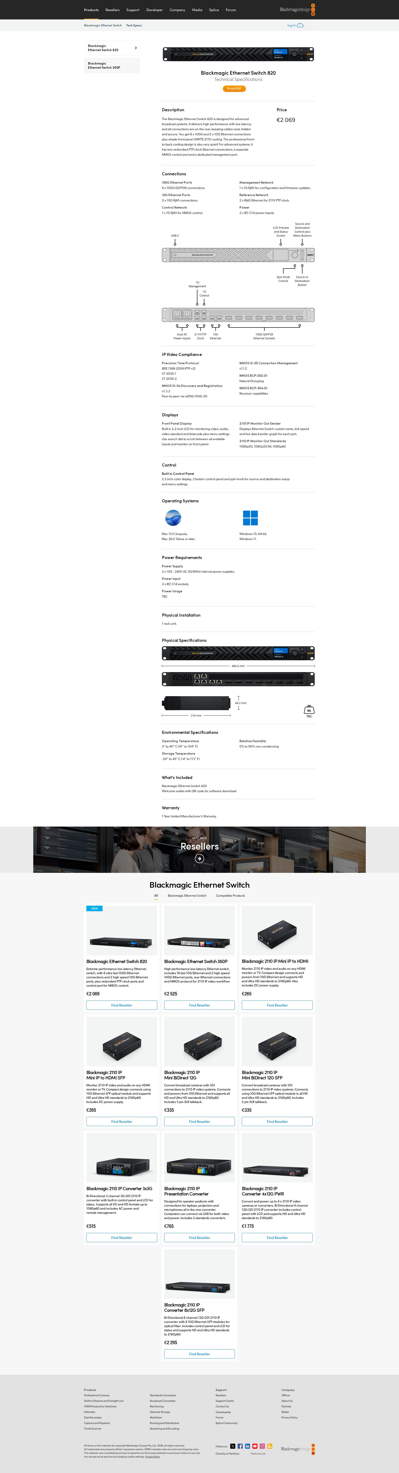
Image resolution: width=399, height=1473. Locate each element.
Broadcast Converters (162, 1400)
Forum (231, 9)
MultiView (156, 1417)
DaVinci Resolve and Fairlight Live (104, 1400)
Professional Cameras (96, 1395)
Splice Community (227, 1423)
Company (177, 9)
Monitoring (156, 1406)
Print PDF (234, 88)
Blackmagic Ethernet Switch (103, 25)
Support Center (225, 1400)
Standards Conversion (163, 1395)
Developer (154, 9)
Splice (214, 9)
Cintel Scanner (92, 1428)
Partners (286, 1406)
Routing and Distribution (164, 1423)
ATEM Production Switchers (100, 1406)
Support (133, 9)
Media (197, 9)
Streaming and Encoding (164, 1428)
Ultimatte (89, 1412)
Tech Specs (134, 25)
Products (91, 9)
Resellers (113, 9)
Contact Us (222, 1406)
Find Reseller (121, 1005)
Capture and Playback (97, 1423)
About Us (287, 1400)
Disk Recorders (93, 1417)
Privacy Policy (289, 1417)
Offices (285, 1395)
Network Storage (160, 1412)
